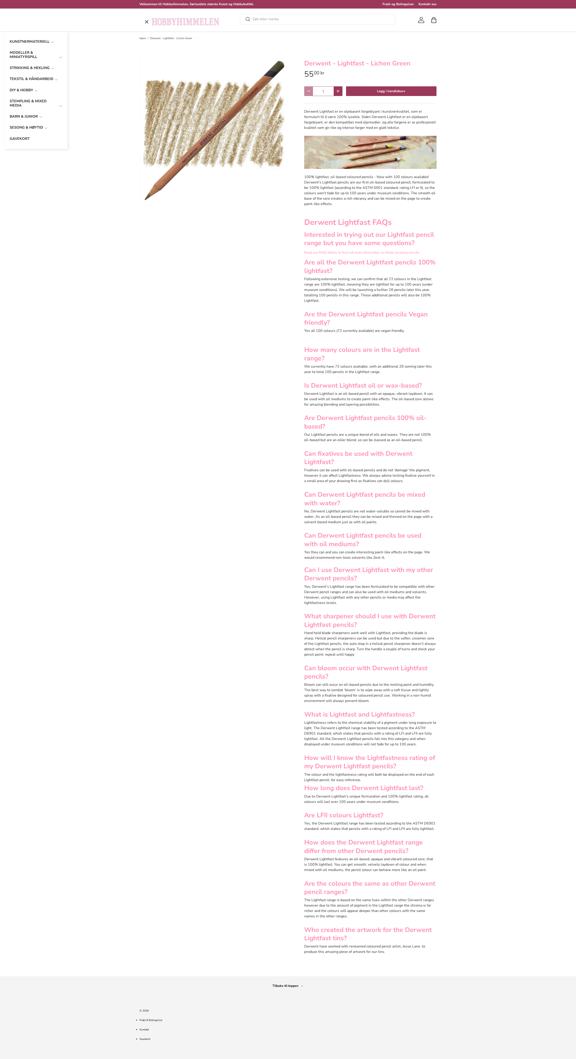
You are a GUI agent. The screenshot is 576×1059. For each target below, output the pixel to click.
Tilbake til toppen (285, 986)
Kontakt (144, 1029)
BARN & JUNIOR (24, 116)
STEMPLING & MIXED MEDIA (28, 103)
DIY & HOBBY (21, 90)
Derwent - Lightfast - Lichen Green (171, 38)
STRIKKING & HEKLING (30, 67)
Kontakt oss (427, 4)
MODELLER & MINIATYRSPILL (23, 54)
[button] (434, 20)
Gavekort (145, 1039)
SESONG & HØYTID (26, 127)
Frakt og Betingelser (398, 4)
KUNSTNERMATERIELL (30, 41)
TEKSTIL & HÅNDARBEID (31, 78)
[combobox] (317, 19)
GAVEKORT (20, 138)
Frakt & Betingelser (151, 1020)
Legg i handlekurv (391, 91)
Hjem (143, 38)
